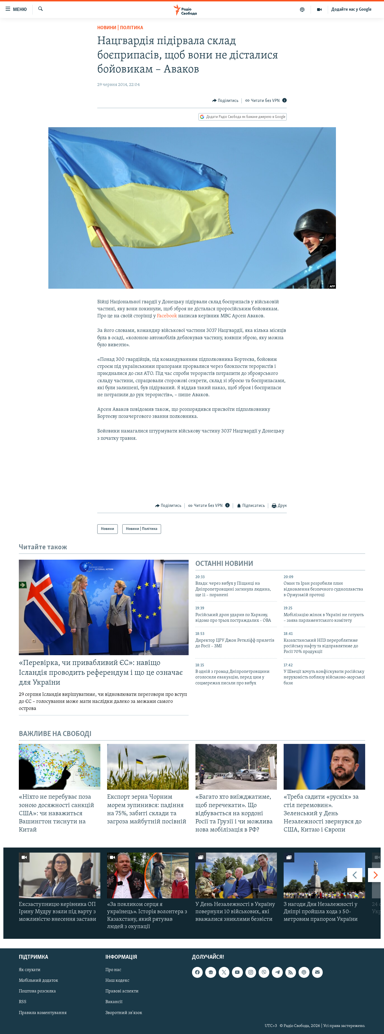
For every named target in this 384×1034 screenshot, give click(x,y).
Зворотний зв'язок (123, 1013)
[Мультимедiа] (319, 9)
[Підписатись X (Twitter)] (224, 972)
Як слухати (29, 970)
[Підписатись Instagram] (250, 972)
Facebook (167, 316)
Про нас (113, 970)
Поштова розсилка (37, 991)
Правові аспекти (122, 991)
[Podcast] (304, 972)
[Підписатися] (317, 972)
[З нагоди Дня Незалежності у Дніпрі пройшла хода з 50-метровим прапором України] (324, 875)
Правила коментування (43, 1013)
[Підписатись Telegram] (277, 972)
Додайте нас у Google (351, 9)
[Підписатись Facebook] (197, 972)
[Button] (225, 100)
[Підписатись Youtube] (237, 972)
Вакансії (114, 1002)
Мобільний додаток (38, 980)
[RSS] (290, 972)
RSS (22, 1002)
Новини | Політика (120, 28)
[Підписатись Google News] (210, 972)
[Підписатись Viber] (264, 972)
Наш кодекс (117, 980)
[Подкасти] (302, 9)
